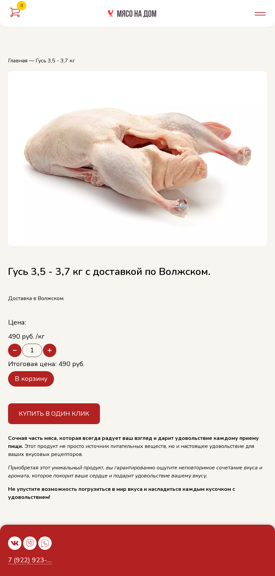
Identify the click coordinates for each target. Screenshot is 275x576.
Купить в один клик (54, 414)
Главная (18, 60)
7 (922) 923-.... (30, 560)
